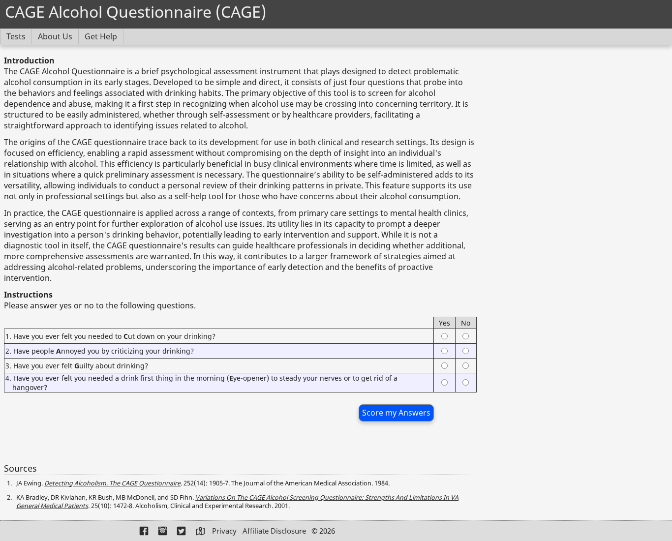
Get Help (101, 36)
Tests (16, 36)
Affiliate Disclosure (274, 531)
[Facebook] (144, 531)
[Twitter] (182, 531)
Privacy (224, 531)
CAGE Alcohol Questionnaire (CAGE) (135, 11)
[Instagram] (163, 531)
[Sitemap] (200, 531)
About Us (55, 36)
